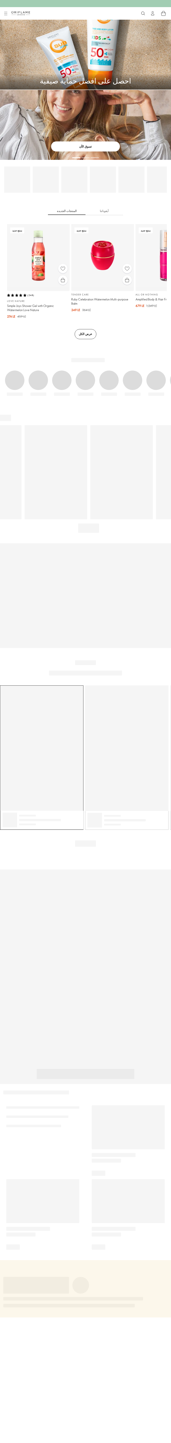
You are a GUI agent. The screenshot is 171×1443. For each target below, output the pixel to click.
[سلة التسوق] (163, 13)
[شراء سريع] (63, 280)
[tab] (67, 211)
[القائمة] (5, 13)
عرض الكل (85, 334)
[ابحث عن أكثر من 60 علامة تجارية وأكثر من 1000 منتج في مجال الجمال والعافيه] (143, 13)
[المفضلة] (63, 268)
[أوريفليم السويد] (20, 13)
